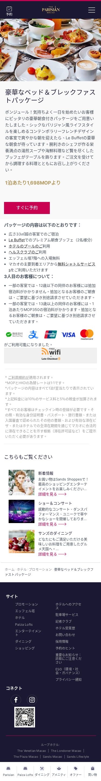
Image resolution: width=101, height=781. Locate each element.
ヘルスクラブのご (24, 252)
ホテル (22, 570)
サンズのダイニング (55, 533)
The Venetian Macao (31, 750)
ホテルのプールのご (26, 246)
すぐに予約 (27, 207)
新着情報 (45, 473)
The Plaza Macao (25, 756)
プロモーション (40, 570)
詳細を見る (47, 494)
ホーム (10, 570)
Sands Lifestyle (78, 756)
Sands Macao (52, 756)
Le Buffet (17, 240)
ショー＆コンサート (55, 503)
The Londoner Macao (66, 750)
